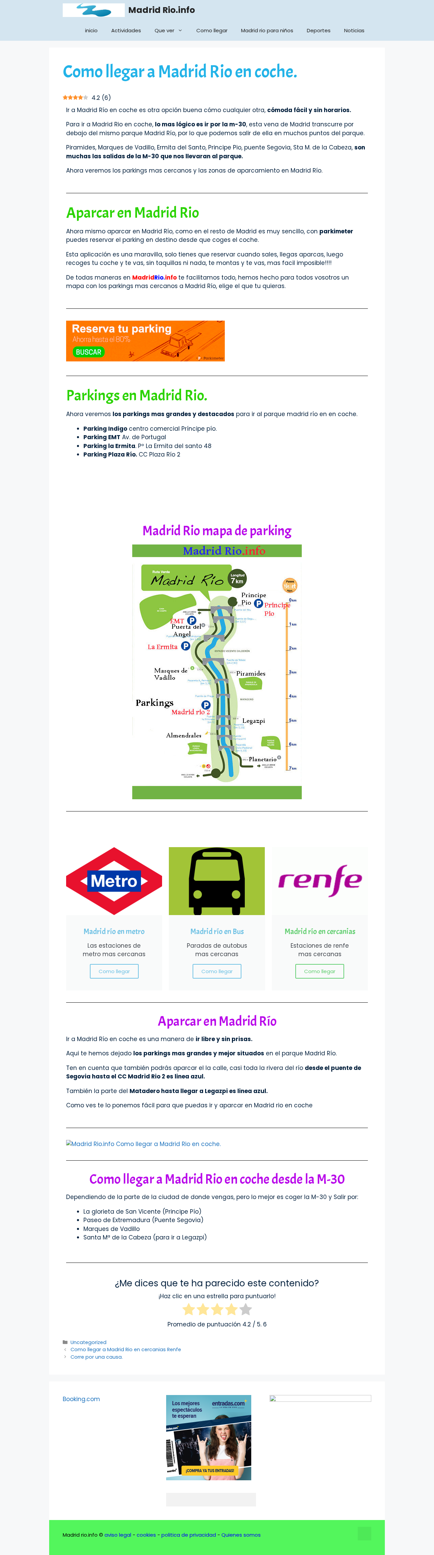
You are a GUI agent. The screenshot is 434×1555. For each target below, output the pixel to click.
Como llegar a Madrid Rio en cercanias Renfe (126, 1349)
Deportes (319, 30)
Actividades (126, 30)
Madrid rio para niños (267, 30)
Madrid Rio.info (161, 10)
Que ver (164, 30)
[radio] (188, 1310)
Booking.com (81, 1399)
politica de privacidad (188, 1534)
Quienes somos (241, 1534)
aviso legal (117, 1534)
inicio (91, 30)
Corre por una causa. (97, 1357)
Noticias (354, 30)
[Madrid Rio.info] (94, 10)
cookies (146, 1534)
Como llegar (212, 30)
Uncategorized (88, 1342)
